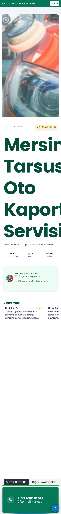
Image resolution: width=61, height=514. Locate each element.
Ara (56, 3)
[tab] (16, 482)
